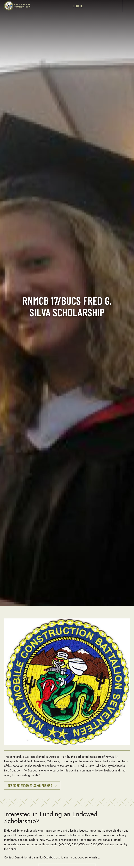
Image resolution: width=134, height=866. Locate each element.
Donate (78, 6)
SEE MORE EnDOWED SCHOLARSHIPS (30, 785)
